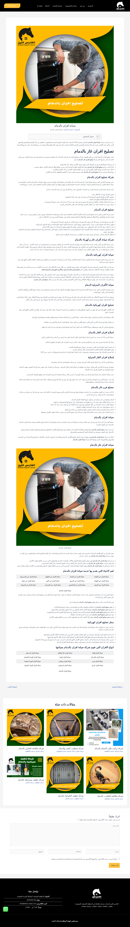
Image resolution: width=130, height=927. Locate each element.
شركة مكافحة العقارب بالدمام (110, 796)
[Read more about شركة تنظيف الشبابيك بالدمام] (65, 775)
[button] (12, 5)
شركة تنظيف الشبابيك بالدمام (71, 796)
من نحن (82, 6)
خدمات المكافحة (109, 751)
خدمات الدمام (119, 751)
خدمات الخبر (80, 751)
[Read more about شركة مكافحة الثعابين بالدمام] (25, 727)
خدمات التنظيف (79, 799)
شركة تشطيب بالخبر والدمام (71, 748)
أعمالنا (47, 6)
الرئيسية (90, 6)
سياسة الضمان (57, 6)
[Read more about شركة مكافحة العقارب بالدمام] (104, 775)
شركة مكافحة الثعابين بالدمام (31, 748)
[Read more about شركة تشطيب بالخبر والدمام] (65, 727)
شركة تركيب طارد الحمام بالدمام (109, 748)
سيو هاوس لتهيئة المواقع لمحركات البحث (65, 921)
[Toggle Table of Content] (97, 136)
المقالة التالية (11, 687)
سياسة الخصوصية (71, 6)
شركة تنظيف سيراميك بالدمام (31, 780)
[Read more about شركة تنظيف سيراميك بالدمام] (25, 767)
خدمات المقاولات (61, 751)
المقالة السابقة (118, 687)
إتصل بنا (39, 6)
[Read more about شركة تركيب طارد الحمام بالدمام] (104, 727)
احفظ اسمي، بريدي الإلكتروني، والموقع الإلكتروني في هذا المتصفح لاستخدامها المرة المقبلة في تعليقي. (84, 859)
